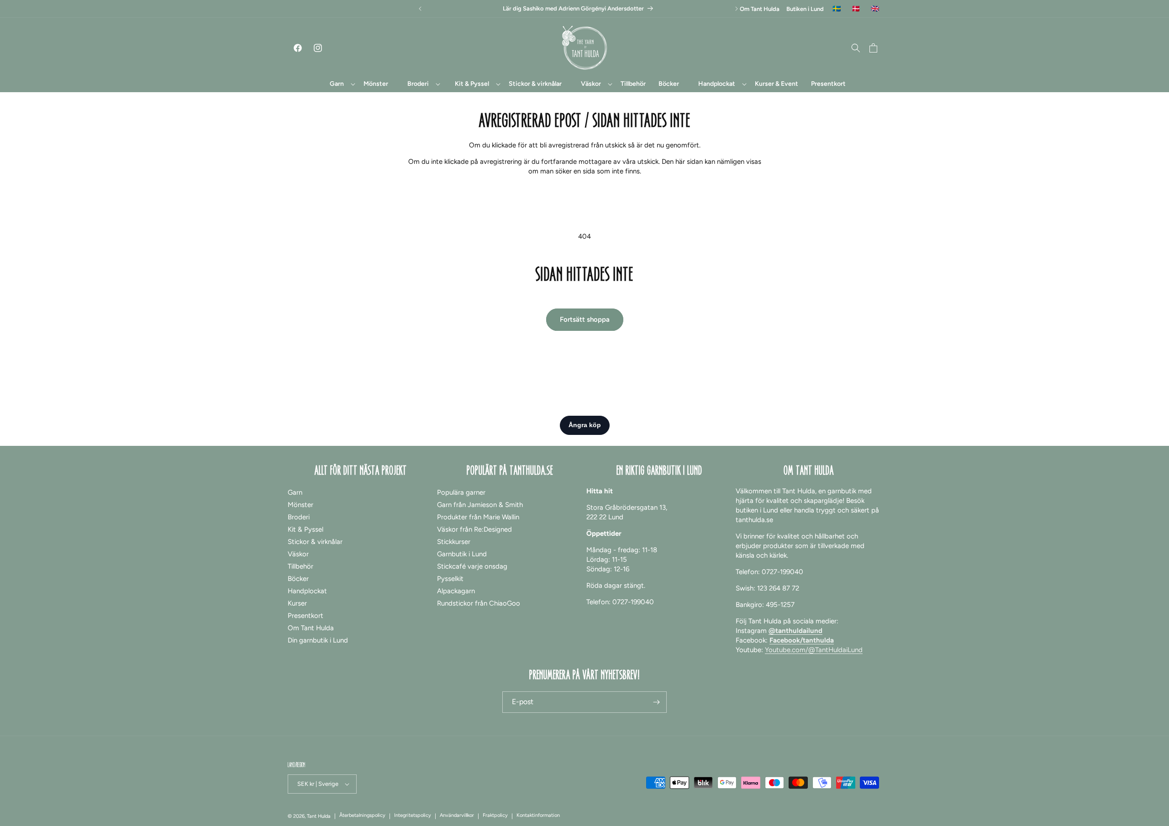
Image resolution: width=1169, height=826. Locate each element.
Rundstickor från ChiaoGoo (478, 603)
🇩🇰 (856, 8)
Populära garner (461, 492)
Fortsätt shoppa (585, 319)
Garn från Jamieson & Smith (480, 505)
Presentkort (305, 616)
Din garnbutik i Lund (318, 640)
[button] (337, 84)
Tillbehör (300, 566)
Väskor (298, 554)
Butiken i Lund (805, 9)
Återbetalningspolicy (362, 815)
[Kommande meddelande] (737, 8)
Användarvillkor (457, 815)
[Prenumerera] (656, 702)
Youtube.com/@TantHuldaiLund (814, 650)
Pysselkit (450, 579)
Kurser (297, 603)
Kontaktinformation (538, 815)
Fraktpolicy (495, 815)
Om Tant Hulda (759, 9)
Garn (295, 492)
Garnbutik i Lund (462, 554)
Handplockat (307, 591)
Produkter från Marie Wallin (478, 517)
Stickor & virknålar (315, 542)
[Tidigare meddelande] (420, 8)
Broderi (299, 517)
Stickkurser (453, 542)
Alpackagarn (456, 591)
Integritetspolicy (412, 815)
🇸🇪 (836, 8)
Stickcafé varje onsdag (472, 566)
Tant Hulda (319, 816)
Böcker (298, 579)
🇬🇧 (875, 8)
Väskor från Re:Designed (474, 529)
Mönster (300, 505)
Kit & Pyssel (305, 529)
